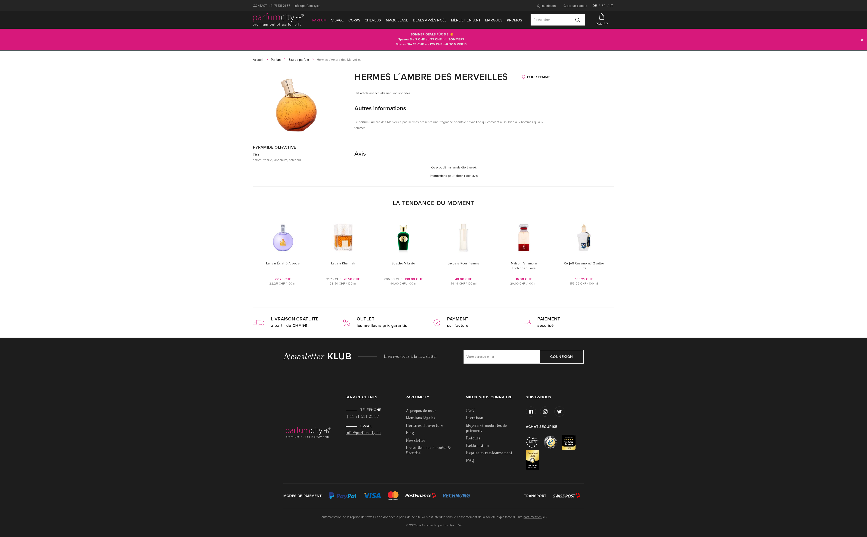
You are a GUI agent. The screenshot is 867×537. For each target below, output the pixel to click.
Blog (410, 433)
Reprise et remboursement (489, 453)
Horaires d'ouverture (424, 426)
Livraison (474, 418)
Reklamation (477, 446)
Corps (354, 20)
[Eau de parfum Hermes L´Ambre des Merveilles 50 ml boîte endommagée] (296, 105)
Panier (602, 24)
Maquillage (397, 20)
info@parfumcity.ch (307, 6)
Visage (337, 20)
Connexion (561, 357)
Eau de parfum (299, 60)
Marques (493, 20)
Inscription (548, 6)
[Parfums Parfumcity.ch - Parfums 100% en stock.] (278, 20)
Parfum (319, 20)
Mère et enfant (465, 20)
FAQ (470, 461)
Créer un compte (575, 6)
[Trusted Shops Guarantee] (553, 442)
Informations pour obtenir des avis (454, 176)
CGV (470, 411)
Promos (514, 20)
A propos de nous (421, 411)
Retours (473, 438)
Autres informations (380, 108)
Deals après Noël (430, 20)
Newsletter (415, 441)
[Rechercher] (578, 20)
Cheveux (373, 20)
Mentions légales (420, 418)
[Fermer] (862, 39)
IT (612, 6)
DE (595, 6)
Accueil (258, 60)
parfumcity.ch (532, 517)
